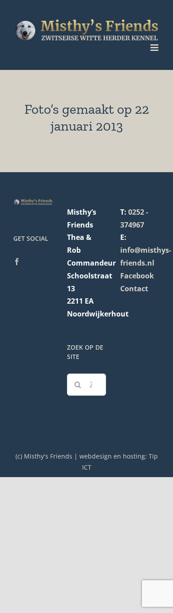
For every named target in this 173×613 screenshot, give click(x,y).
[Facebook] (16, 261)
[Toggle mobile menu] (155, 47)
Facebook (137, 276)
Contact (134, 288)
